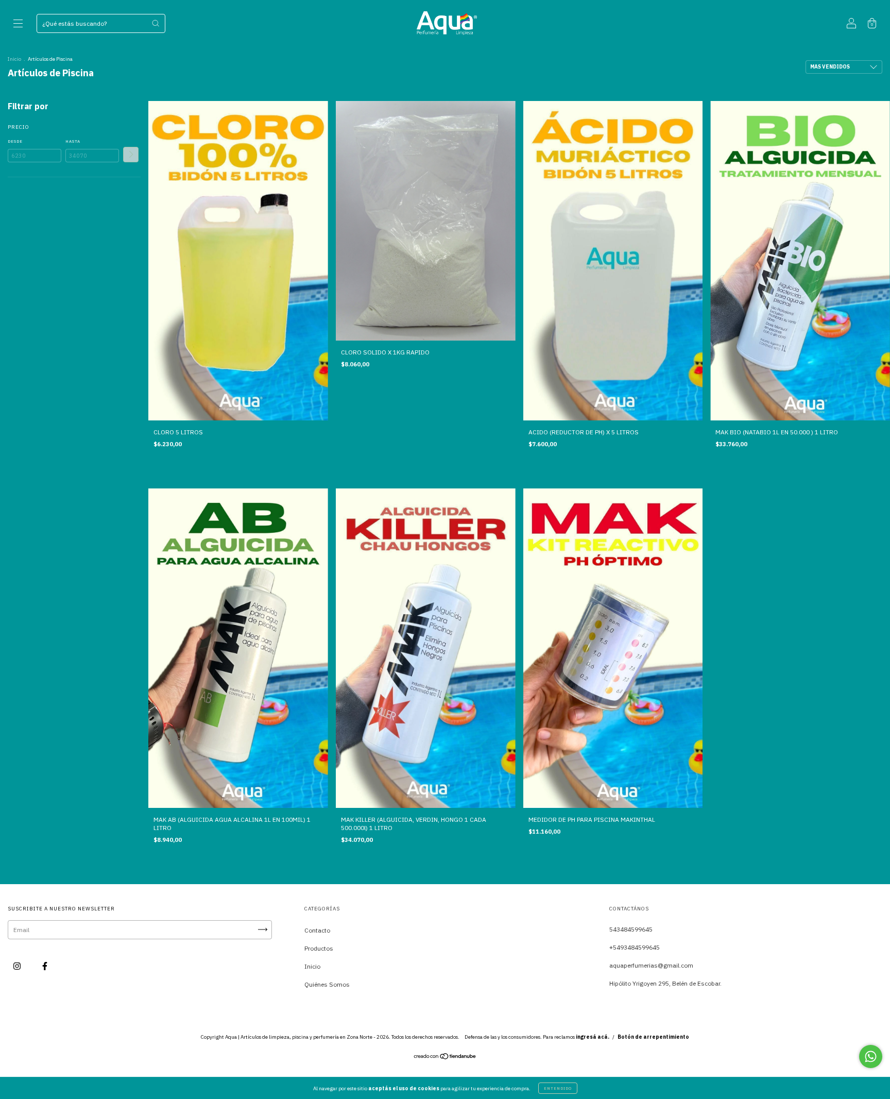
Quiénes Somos (327, 984)
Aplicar (131, 154)
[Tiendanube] (445, 1057)
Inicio (14, 59)
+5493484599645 (634, 947)
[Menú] (18, 24)
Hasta (72, 141)
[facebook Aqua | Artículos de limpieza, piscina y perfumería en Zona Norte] (45, 966)
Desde (15, 141)
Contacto (317, 930)
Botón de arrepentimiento (653, 1037)
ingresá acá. (592, 1037)
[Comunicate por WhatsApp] (870, 1056)
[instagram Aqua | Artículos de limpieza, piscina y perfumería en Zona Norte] (18, 966)
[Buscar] (155, 23)
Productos (318, 948)
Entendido (558, 1088)
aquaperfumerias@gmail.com (651, 965)
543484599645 (631, 929)
